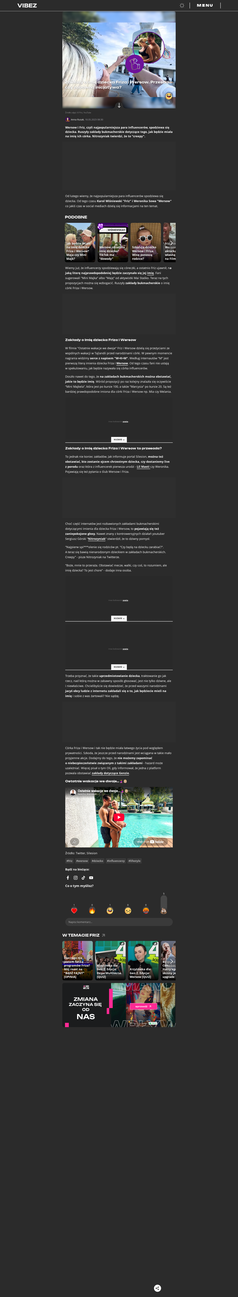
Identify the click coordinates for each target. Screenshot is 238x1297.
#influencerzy (116, 861)
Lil (143, 467)
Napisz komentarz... (80, 922)
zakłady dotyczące (110, 773)
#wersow (82, 861)
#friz (69, 861)
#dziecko (97, 861)
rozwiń (118, 439)
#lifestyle (134, 861)
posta (125, 421)
